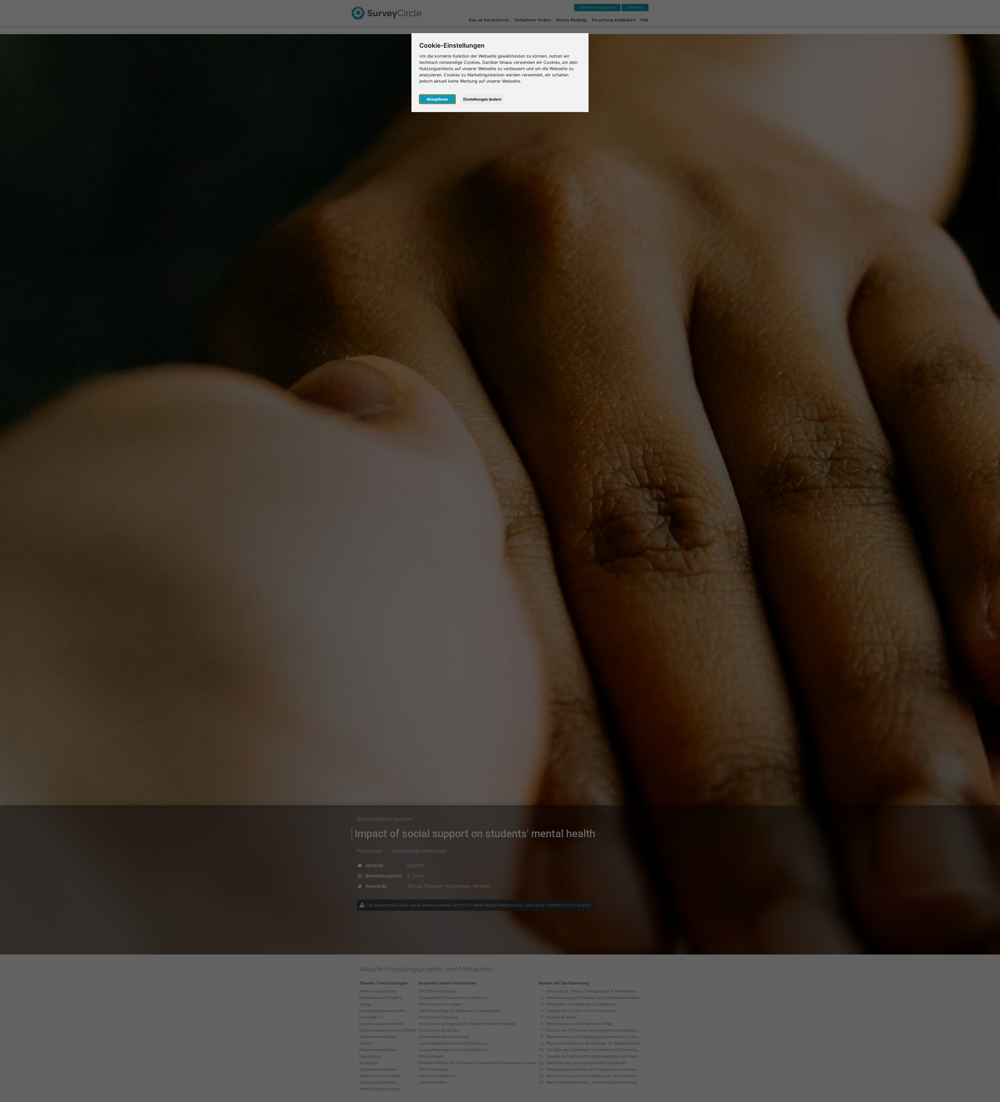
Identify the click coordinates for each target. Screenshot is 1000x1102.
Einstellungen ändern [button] (482, 99)
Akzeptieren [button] (437, 99)
